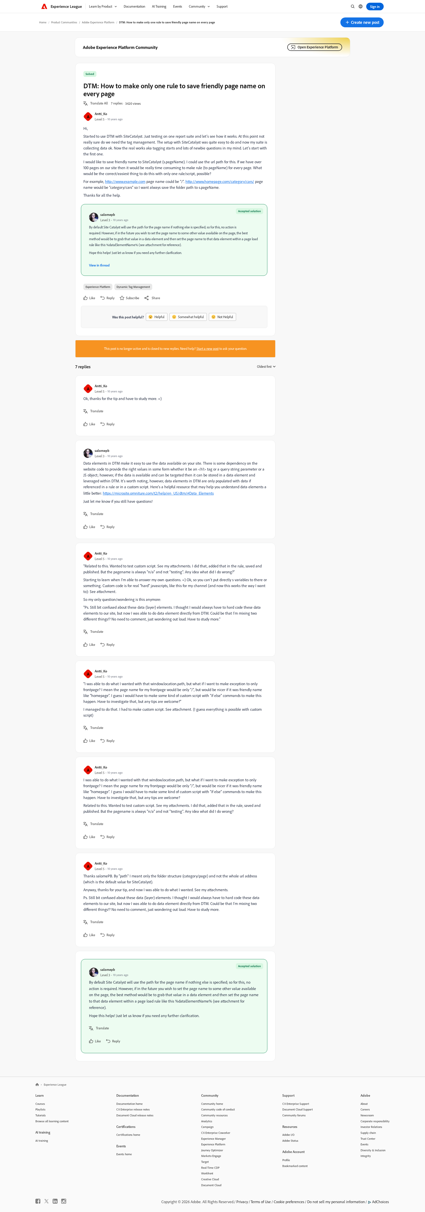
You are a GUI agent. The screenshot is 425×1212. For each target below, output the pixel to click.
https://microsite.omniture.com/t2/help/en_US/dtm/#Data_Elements (158, 493)
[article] (174, 406)
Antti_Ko (101, 114)
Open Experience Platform (318, 47)
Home (42, 22)
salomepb (107, 214)
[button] (362, 22)
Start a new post (208, 348)
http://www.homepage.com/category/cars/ (219, 181)
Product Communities (64, 22)
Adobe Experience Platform (98, 22)
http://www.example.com (125, 181)
